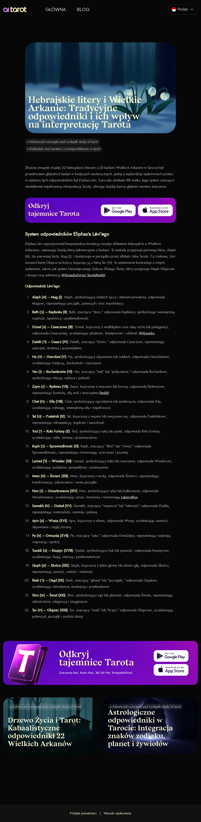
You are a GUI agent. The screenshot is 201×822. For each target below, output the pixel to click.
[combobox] (183, 9)
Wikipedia (69, 275)
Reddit (100, 275)
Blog (83, 9)
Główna (55, 9)
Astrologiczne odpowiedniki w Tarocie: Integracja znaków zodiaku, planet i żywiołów (140, 729)
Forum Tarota (86, 275)
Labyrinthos (129, 497)
